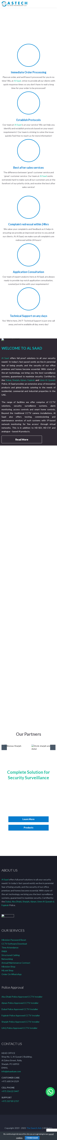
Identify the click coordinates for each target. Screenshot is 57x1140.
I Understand (32, 1138)
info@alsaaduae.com (11, 1071)
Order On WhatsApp (12, 974)
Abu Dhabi (17, 901)
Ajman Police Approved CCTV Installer (20, 1003)
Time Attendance (10, 947)
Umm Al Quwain (48, 380)
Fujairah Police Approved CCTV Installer (21, 1015)
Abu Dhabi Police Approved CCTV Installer (22, 996)
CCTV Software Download (14, 943)
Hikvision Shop (8, 966)
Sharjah (15, 380)
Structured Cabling (11, 955)
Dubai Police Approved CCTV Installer (20, 1009)
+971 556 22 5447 (10, 1091)
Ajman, (24, 380)
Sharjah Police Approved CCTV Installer (21, 1021)
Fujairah (31, 380)
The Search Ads (34, 1128)
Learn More (28, 819)
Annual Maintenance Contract (16, 962)
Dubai (8, 380)
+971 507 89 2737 (10, 1101)
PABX (4, 951)
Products (28, 827)
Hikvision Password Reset (14, 940)
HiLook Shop (7, 970)
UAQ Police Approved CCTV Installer (19, 1028)
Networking (7, 959)
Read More (21, 439)
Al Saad (17, 80)
